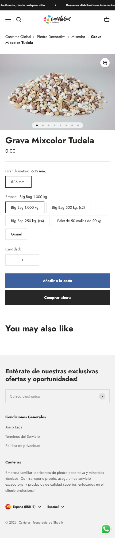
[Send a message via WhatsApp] (106, 529)
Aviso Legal (14, 427)
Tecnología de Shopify (48, 522)
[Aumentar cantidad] (32, 260)
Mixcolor (78, 36)
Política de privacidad (22, 445)
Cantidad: (13, 249)
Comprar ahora (57, 297)
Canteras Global (18, 36)
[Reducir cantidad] (12, 260)
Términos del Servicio (22, 436)
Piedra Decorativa (51, 36)
